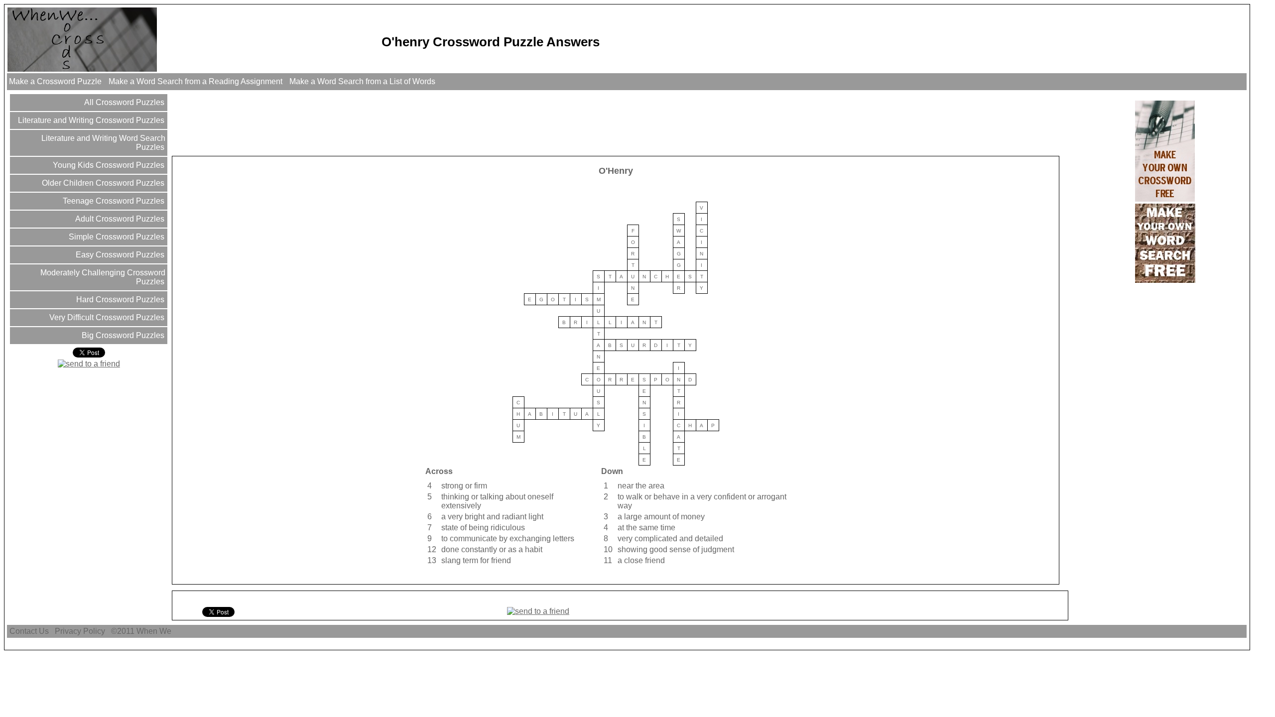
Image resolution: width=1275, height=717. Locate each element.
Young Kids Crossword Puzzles (107, 165)
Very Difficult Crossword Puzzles (105, 317)
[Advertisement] (354, 122)
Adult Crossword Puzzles (118, 219)
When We (154, 631)
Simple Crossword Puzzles (115, 237)
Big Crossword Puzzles (122, 335)
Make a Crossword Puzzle (55, 81)
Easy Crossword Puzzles (119, 254)
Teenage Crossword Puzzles (112, 201)
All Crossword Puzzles (123, 102)
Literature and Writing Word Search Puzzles (102, 142)
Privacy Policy (80, 631)
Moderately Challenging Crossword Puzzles (101, 277)
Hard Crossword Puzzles (119, 299)
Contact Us (29, 631)
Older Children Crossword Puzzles (102, 183)
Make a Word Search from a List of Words (362, 81)
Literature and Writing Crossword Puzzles (90, 120)
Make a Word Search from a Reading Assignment (195, 81)
